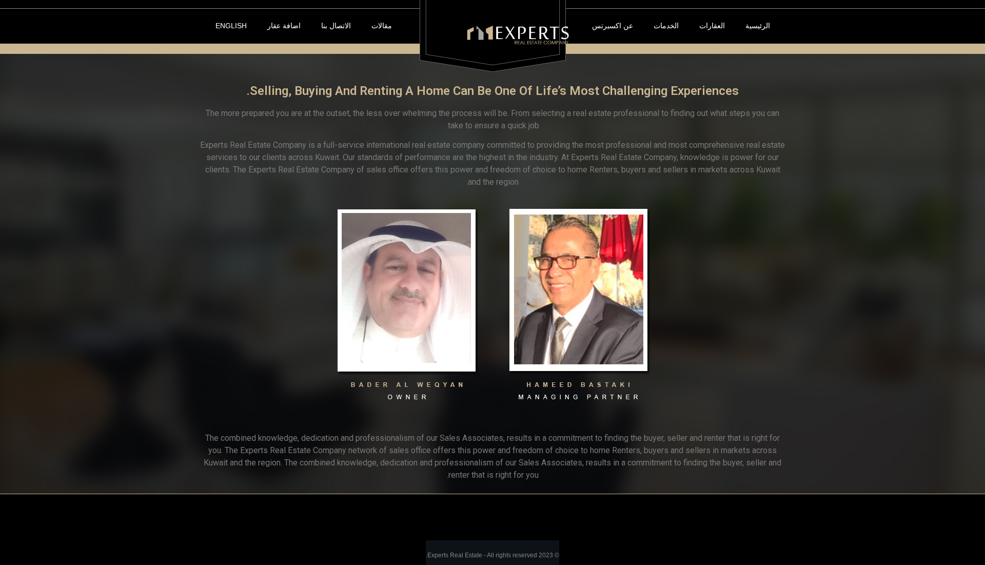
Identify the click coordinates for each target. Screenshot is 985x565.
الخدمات (666, 26)
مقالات (381, 26)
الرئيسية (757, 26)
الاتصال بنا (336, 26)
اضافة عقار (284, 26)
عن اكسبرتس (612, 26)
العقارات (712, 26)
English (231, 26)
